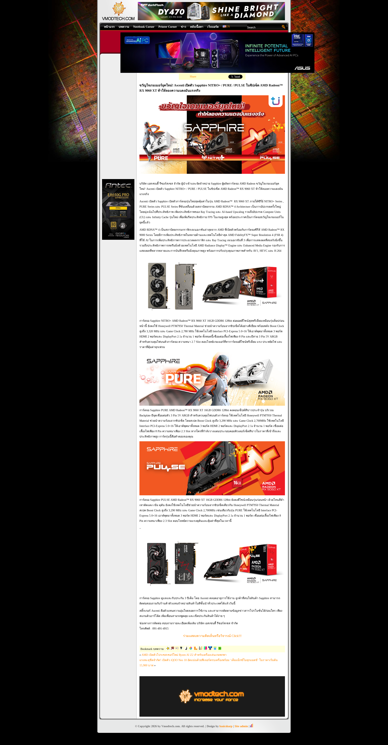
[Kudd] (172, 649)
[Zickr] (168, 649)
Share (193, 76)
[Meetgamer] (200, 649)
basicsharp (225, 726)
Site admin (241, 726)
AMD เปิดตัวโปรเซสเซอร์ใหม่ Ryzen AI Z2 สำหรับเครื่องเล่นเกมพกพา (184, 654)
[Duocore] (177, 649)
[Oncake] (191, 649)
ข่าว (183, 26)
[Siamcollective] (205, 649)
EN (228, 26)
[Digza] (219, 649)
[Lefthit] (196, 649)
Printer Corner (167, 26)
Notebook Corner (143, 26)
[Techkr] (181, 649)
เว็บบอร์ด (213, 26)
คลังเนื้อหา (196, 26)
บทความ (124, 26)
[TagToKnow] (210, 649)
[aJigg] (186, 649)
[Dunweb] (215, 649)
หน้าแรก (109, 26)
